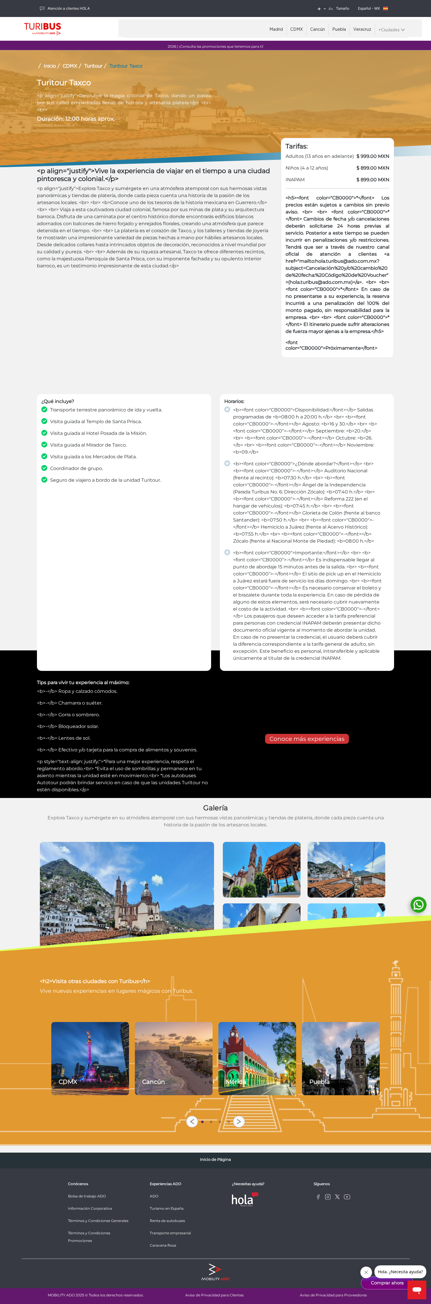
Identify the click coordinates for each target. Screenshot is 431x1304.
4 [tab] (229, 1121)
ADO (154, 1196)
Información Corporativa (90, 1208)
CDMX (296, 29)
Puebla (339, 29)
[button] (330, 9)
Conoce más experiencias (307, 738)
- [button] (324, 8)
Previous (192, 1121)
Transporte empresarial (170, 1233)
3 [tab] (220, 1121)
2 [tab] (211, 1121)
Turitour (93, 66)
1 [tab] (202, 1121)
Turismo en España (167, 1208)
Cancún (317, 29)
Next (239, 1121)
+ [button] (319, 8)
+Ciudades (390, 30)
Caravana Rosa (163, 1245)
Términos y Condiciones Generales (98, 1220)
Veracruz (362, 29)
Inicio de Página (215, 1159)
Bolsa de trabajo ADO (87, 1196)
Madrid (276, 29)
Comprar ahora (387, 1283)
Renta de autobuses (167, 1220)
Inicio (50, 66)
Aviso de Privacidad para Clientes (214, 1295)
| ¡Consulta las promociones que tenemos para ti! (215, 46)
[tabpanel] (90, 1058)
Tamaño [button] (342, 8)
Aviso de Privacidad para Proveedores (333, 1295)
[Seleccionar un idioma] (385, 8)
